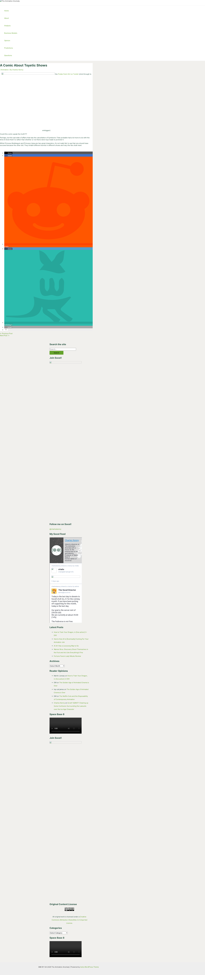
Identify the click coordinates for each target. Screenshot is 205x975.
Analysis (7, 26)
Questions (8, 55)
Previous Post (6, 333)
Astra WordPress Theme (89, 967)
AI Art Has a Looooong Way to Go (66, 646)
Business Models (10, 33)
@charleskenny (55, 529)
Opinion (7, 41)
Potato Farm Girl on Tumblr (68, 74)
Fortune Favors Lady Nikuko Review (67, 656)
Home (6, 11)
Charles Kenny (59, 703)
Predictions (8, 48)
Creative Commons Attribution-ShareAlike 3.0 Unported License (69, 920)
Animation (5, 70)
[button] (8, 153)
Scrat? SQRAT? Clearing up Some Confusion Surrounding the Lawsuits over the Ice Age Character (71, 706)
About (6, 18)
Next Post (4, 335)
